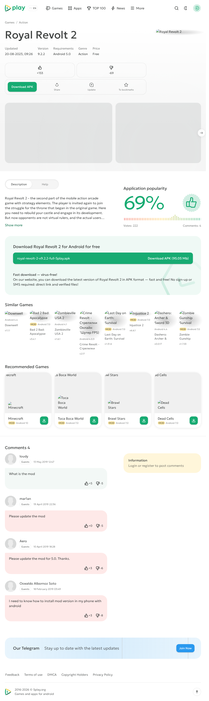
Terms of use (33, 675)
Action (23, 22)
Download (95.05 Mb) (168, 258)
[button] (197, 692)
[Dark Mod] (185, 8)
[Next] (203, 133)
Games (9, 22)
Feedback (12, 675)
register (148, 466)
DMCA (52, 675)
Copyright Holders (74, 675)
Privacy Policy (103, 675)
